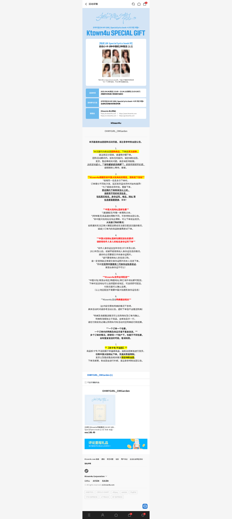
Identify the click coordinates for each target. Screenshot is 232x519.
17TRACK (105, 497)
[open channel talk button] (145, 506)
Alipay (115, 492)
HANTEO (89, 492)
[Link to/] (138, 4)
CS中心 (87, 480)
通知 (103, 459)
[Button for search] (133, 4)
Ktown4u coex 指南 (92, 459)
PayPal (133, 492)
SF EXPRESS (117, 497)
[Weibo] (86, 471)
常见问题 (110, 459)
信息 (117, 459)
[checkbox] (86, 382)
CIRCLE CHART (103, 492)
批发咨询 (105, 480)
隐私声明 (88, 463)
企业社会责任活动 (136, 459)
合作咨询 (96, 480)
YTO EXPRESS (91, 497)
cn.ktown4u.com (108, 485)
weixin (124, 492)
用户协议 (124, 459)
